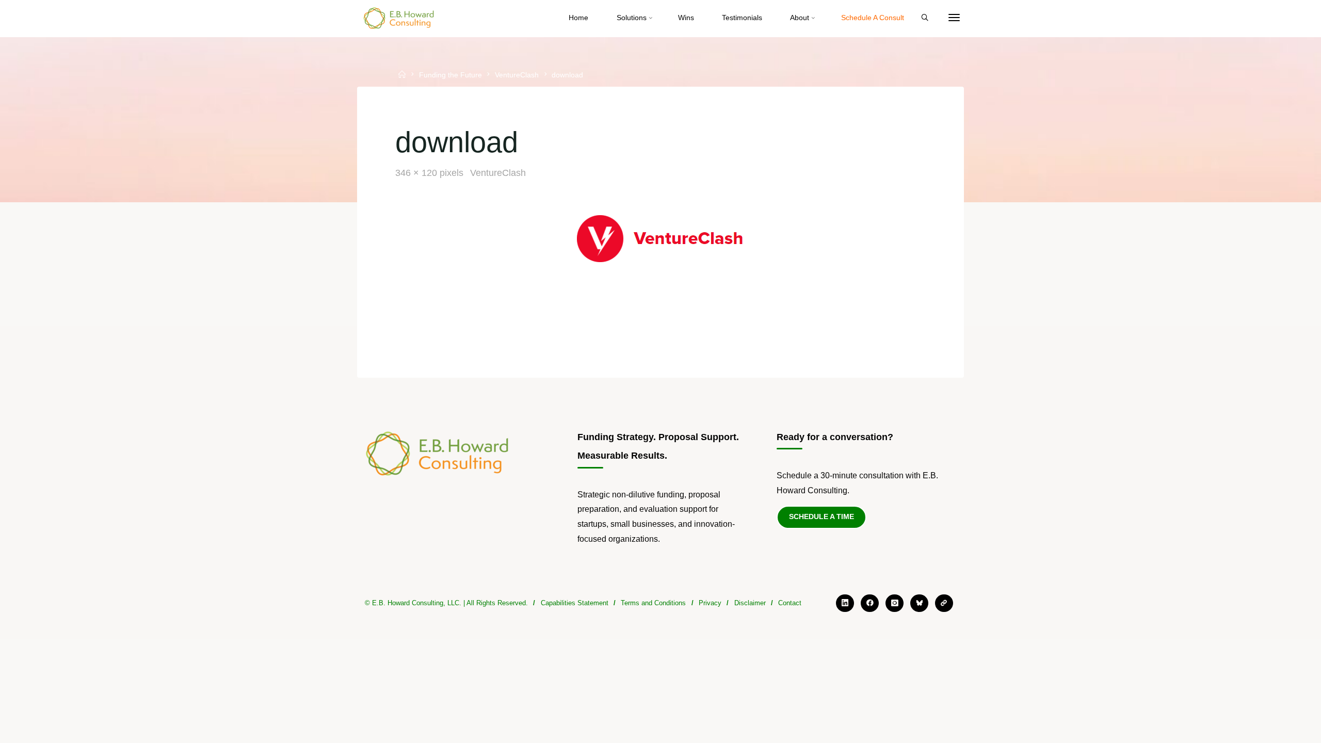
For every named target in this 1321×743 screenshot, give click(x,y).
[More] (954, 18)
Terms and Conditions (653, 603)
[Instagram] (894, 603)
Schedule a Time (821, 516)
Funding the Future (450, 75)
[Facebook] (870, 603)
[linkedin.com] (845, 603)
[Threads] (944, 603)
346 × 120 (417, 173)
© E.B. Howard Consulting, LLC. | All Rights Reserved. (446, 603)
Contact (789, 603)
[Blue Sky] (919, 603)
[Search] (924, 18)
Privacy (710, 603)
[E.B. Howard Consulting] (399, 17)
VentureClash (517, 75)
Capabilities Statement (574, 603)
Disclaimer (750, 603)
